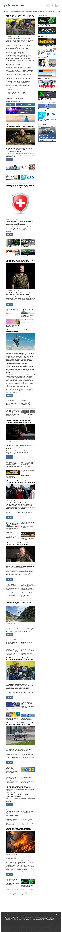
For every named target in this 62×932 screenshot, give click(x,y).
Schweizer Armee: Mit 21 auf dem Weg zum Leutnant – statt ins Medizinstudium (19, 543)
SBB (33, 11)
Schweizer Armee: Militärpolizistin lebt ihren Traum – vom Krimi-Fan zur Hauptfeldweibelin (20, 125)
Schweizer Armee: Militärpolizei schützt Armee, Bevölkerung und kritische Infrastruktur (20, 260)
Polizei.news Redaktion (15, 36)
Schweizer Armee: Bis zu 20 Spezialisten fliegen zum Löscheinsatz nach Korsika (18, 603)
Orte (17, 11)
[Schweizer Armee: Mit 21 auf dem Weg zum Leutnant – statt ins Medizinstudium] (20, 554)
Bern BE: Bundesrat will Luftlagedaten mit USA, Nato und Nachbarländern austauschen (19, 658)
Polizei (38, 11)
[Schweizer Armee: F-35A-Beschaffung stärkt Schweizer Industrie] (20, 341)
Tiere (51, 11)
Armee (49, 11)
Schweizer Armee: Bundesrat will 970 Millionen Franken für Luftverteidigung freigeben (20, 186)
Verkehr (30, 11)
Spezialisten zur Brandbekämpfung (15, 631)
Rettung (45, 11)
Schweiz (3, 11)
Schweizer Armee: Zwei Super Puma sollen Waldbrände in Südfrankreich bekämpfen (19, 828)
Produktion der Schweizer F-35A (15, 749)
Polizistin (28, 148)
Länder (19, 11)
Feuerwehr (42, 11)
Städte (14, 11)
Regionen (7, 11)
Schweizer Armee (24, 292)
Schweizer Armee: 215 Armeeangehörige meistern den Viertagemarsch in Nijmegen (19, 786)
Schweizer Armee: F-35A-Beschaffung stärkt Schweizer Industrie (19, 330)
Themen (22, 11)
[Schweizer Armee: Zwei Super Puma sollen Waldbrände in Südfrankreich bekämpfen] (20, 842)
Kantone (10, 11)
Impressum (8, 914)
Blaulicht (54, 11)
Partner (58, 11)
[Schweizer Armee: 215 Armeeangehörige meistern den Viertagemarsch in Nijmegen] (20, 790)
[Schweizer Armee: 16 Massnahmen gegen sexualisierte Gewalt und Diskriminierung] (20, 432)
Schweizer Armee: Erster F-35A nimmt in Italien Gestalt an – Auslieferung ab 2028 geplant (20, 723)
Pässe (35, 11)
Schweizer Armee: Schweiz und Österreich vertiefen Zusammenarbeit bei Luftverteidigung (20, 481)
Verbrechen (26, 11)
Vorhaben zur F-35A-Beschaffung (14, 356)
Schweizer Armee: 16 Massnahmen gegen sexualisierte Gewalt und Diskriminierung (18, 421)
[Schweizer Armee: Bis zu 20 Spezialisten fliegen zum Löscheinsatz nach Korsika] (20, 614)
